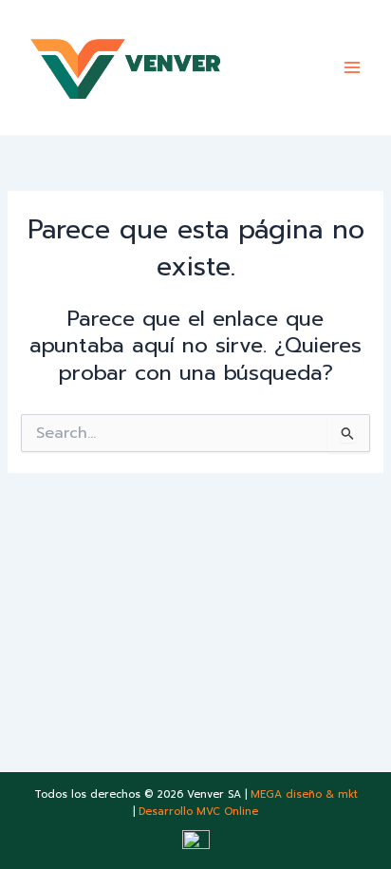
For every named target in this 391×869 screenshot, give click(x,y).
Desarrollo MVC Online (198, 811)
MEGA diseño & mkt (304, 794)
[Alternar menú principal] (352, 67)
